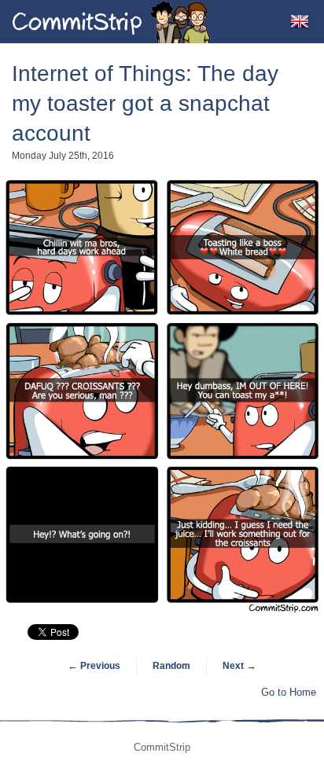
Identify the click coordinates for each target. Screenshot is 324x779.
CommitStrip (112, 21)
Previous (94, 665)
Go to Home (288, 692)
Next (239, 665)
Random (171, 665)
